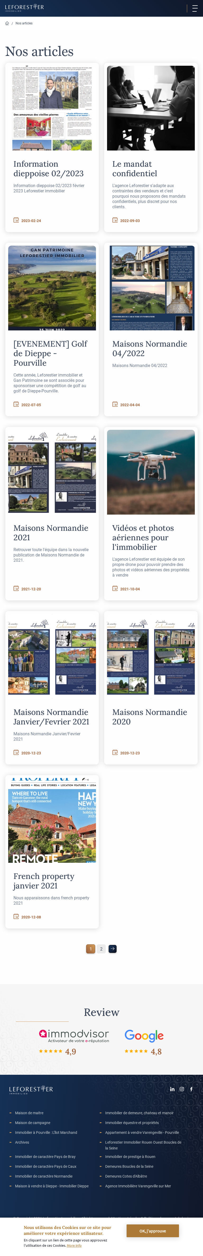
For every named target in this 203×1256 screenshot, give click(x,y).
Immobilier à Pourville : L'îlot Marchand (46, 1132)
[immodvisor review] (74, 1035)
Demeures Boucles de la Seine (129, 1166)
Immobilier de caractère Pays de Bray (45, 1156)
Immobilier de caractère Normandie (43, 1176)
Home (7, 23)
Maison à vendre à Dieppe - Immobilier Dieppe (52, 1185)
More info (74, 1245)
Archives (22, 1142)
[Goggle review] (144, 1035)
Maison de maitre (29, 1112)
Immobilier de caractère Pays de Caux (45, 1166)
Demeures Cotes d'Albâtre (126, 1176)
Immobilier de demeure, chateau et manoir (139, 1112)
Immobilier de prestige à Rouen (130, 1156)
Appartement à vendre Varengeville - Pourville (142, 1132)
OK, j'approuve (153, 1230)
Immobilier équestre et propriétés (132, 1122)
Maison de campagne (32, 1122)
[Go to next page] (113, 949)
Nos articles (24, 23)
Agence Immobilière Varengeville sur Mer (138, 1185)
